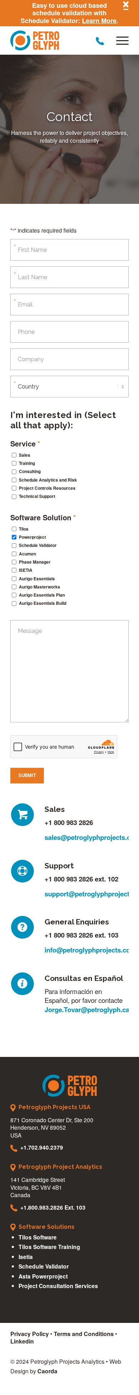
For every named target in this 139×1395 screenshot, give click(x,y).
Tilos (24, 529)
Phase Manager (35, 562)
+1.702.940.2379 (41, 1147)
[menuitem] (119, 40)
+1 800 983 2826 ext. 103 (81, 935)
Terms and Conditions (84, 1334)
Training (27, 463)
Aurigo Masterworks (39, 587)
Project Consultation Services (58, 1286)
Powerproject (32, 537)
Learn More (99, 20)
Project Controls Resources (47, 488)
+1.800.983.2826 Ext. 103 (53, 1207)
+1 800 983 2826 (69, 822)
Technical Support (37, 496)
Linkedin (22, 1341)
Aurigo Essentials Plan (42, 595)
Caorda (47, 1371)
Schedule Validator (38, 545)
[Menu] (119, 40)
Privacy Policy (29, 1334)
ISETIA (25, 570)
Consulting (30, 471)
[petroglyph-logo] (57, 40)
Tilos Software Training (49, 1247)
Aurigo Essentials (37, 579)
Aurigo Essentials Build (42, 603)
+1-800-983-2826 (100, 41)
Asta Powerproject (43, 1276)
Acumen (27, 554)
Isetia (26, 1257)
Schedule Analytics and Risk (48, 480)
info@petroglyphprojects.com (90, 950)
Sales (24, 455)
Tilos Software (38, 1237)
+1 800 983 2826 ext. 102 (81, 879)
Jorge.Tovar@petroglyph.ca (87, 1009)
